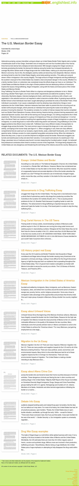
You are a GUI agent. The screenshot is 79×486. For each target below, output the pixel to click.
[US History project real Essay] (9, 259)
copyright (74, 477)
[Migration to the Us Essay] (9, 350)
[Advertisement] (39, 18)
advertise (74, 482)
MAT (32, 2)
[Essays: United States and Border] (9, 169)
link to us (74, 483)
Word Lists (25, 2)
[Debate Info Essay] (9, 410)
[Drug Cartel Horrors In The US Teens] (9, 229)
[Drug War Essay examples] (9, 440)
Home (4, 2)
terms (75, 476)
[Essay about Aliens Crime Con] (9, 380)
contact (75, 480)
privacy (75, 474)
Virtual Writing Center (71, 471)
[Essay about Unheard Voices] (9, 320)
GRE (13, 2)
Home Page (4, 38)
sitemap (75, 485)
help (76, 473)
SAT (9, 2)
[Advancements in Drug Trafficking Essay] (9, 199)
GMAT (19, 2)
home (75, 470)
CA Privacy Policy (72, 479)
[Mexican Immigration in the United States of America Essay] (9, 289)
